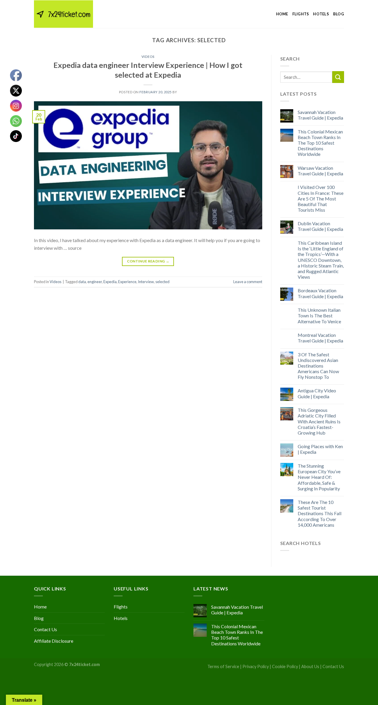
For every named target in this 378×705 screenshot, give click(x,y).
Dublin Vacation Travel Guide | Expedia (320, 226)
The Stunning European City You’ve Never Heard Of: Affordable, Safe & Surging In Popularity (319, 477)
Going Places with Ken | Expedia (320, 449)
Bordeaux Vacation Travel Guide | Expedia (320, 293)
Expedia (110, 281)
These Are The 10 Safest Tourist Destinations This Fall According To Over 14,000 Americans (319, 513)
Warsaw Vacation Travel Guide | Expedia (320, 170)
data (82, 281)
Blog (338, 14)
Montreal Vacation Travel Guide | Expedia (320, 337)
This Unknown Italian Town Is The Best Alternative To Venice (319, 315)
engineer (94, 281)
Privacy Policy (255, 666)
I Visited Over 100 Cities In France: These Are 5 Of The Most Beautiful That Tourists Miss (320, 198)
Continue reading (148, 261)
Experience (127, 281)
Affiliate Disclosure (53, 641)
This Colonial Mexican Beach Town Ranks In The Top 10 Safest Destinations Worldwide (320, 143)
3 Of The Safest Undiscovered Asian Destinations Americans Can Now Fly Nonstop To (318, 366)
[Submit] (338, 77)
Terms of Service (223, 666)
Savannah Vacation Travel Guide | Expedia (320, 114)
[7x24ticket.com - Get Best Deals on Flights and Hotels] (63, 14)
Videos (148, 56)
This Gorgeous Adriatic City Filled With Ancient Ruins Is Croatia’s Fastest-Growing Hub (319, 421)
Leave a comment (247, 281)
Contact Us (45, 629)
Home (282, 14)
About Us (310, 666)
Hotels (321, 14)
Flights (300, 14)
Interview (146, 281)
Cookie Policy (285, 666)
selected (162, 281)
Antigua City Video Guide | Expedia (317, 393)
